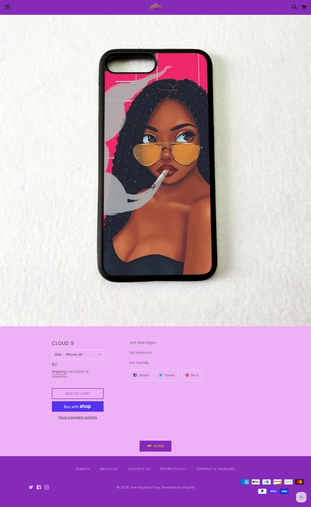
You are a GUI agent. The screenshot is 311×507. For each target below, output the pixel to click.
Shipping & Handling (216, 468)
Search (83, 468)
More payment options (78, 417)
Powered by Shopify (177, 487)
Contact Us (138, 468)
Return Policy (173, 468)
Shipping (59, 371)
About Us (108, 468)
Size (58, 354)
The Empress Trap (145, 487)
